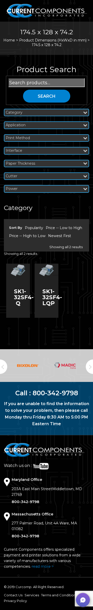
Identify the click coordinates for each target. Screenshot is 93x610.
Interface (14, 151)
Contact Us (13, 595)
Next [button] (89, 367)
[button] (82, 599)
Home (9, 40)
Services (32, 595)
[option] (28, 365)
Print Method (18, 138)
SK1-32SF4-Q (24, 297)
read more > (43, 566)
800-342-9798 (55, 393)
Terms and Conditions (59, 595)
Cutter (11, 176)
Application (16, 125)
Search (47, 96)
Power (12, 189)
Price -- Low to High (64, 227)
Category (14, 112)
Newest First (59, 235)
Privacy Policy (15, 601)
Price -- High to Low (27, 235)
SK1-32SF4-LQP (52, 297)
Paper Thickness (20, 163)
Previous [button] (3, 367)
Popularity (34, 227)
